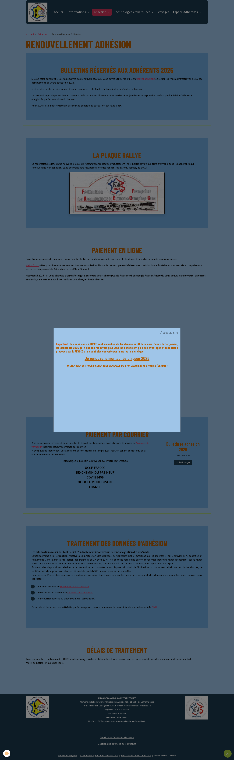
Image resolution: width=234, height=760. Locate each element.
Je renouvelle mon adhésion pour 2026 (117, 358)
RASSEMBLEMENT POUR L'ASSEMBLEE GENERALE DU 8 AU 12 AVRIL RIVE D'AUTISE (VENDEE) (117, 365)
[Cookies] (6, 753)
